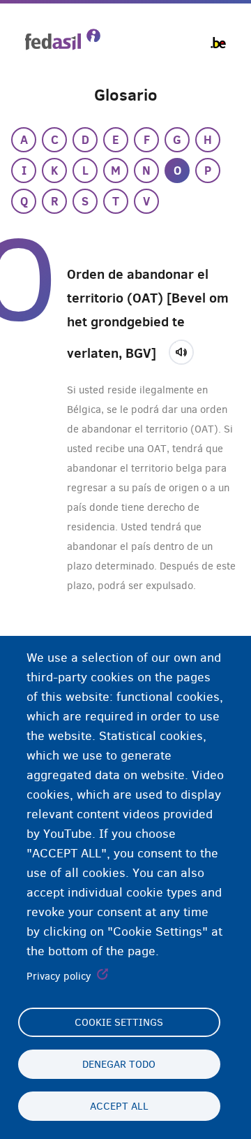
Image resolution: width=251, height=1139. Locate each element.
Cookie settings (119, 1022)
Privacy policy (58, 976)
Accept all (119, 1106)
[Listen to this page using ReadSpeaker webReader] (185, 350)
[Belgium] (218, 42)
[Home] (62, 39)
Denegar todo (118, 1064)
